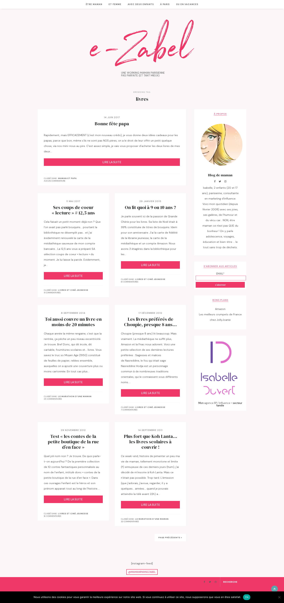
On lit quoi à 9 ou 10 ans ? (150, 207)
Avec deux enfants (141, 4)
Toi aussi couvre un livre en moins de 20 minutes (73, 321)
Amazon (220, 309)
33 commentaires (130, 521)
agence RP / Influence (217, 403)
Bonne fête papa (112, 124)
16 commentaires (52, 516)
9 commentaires (52, 292)
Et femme (115, 4)
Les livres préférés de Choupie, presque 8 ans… (150, 321)
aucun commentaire (54, 181)
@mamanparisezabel (142, 572)
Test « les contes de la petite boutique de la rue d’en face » (73, 442)
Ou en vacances (187, 4)
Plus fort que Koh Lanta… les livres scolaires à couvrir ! (150, 442)
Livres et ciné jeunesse (73, 290)
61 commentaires (129, 282)
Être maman (94, 4)
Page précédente (169, 537)
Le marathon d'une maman (75, 396)
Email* (220, 273)
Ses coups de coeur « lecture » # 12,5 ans (73, 210)
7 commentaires (129, 410)
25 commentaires (53, 399)
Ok (246, 597)
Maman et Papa (67, 178)
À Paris (165, 4)
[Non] (279, 597)
